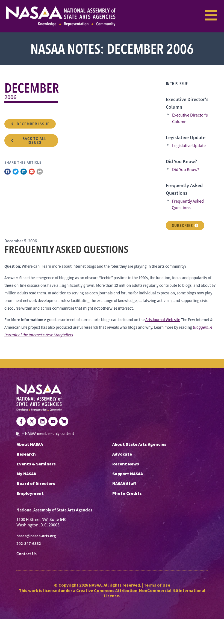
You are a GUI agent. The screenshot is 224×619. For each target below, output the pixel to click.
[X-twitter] (31, 421)
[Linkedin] (42, 421)
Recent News (125, 463)
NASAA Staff (124, 483)
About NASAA (30, 444)
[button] (7, 172)
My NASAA (26, 473)
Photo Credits (127, 493)
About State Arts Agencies (139, 444)
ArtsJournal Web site (162, 319)
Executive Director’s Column (190, 118)
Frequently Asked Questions (188, 205)
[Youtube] (53, 421)
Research (26, 454)
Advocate (122, 454)
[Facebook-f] (21, 421)
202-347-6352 (28, 543)
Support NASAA (127, 473)
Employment (30, 493)
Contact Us (26, 554)
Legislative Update (189, 145)
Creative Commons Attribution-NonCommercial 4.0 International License (140, 593)
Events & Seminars (36, 463)
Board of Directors (36, 483)
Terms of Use (157, 585)
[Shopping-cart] (63, 421)
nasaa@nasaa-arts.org (36, 536)
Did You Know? (185, 169)
